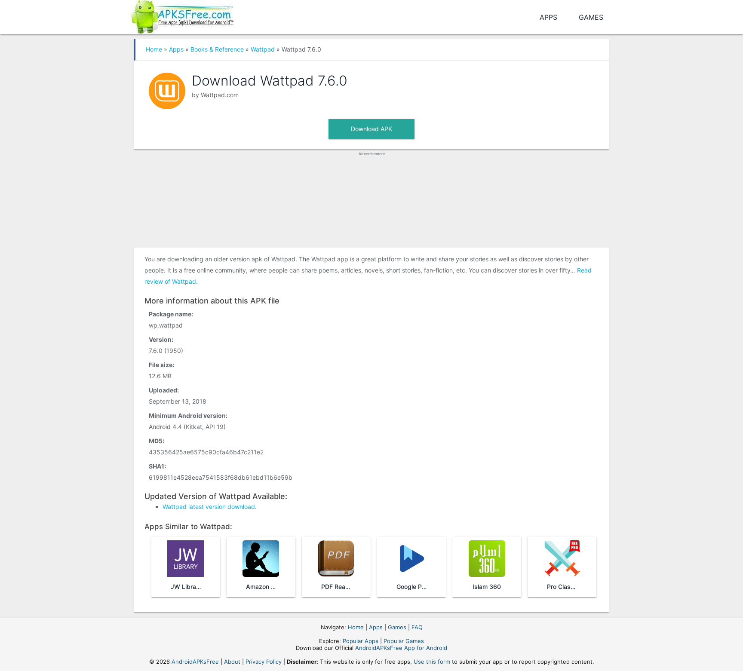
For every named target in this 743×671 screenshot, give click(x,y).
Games (591, 17)
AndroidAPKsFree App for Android (401, 647)
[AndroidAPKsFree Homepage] (181, 15)
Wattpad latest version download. (210, 506)
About (232, 661)
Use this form (432, 661)
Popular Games (404, 640)
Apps (548, 17)
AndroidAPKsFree (195, 661)
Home (154, 49)
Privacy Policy (264, 661)
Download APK (371, 128)
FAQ (417, 627)
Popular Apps (360, 640)
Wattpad (263, 49)
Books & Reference (217, 49)
